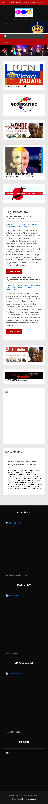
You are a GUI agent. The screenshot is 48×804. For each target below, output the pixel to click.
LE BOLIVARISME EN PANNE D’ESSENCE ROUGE (19, 218)
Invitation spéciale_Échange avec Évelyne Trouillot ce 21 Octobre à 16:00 (22, 465)
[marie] (24, 701)
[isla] (24, 623)
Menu (6, 36)
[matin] (24, 354)
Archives (20, 287)
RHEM (24, 796)
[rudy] (24, 160)
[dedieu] (24, 375)
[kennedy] (24, 74)
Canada (28, 287)
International (21, 226)
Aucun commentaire (28, 224)
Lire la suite (14, 272)
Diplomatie (10, 226)
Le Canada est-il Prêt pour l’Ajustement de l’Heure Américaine (23, 278)
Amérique (11, 287)
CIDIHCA (17, 452)
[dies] (24, 193)
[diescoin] (24, 764)
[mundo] (24, 130)
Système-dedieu (28, 799)
